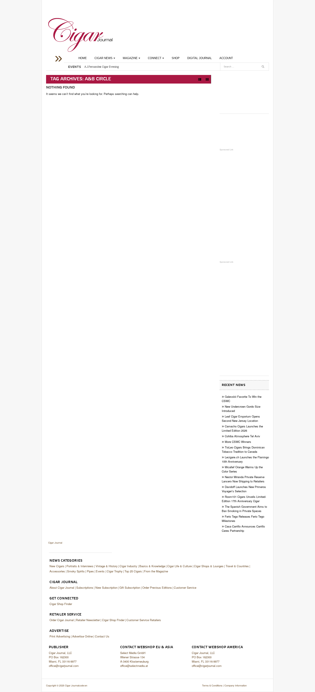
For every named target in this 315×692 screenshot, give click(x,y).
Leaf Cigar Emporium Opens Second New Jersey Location (241, 418)
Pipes (90, 571)
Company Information (235, 685)
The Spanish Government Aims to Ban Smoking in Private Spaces (244, 509)
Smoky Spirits (76, 571)
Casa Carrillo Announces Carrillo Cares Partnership (243, 528)
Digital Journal (199, 58)
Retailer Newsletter (88, 620)
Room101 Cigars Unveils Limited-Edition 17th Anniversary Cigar (244, 499)
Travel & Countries (237, 566)
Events (100, 571)
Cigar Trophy (115, 571)
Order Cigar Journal (62, 620)
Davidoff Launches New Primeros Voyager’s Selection (244, 489)
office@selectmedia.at (134, 666)
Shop (176, 58)
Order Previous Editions (157, 587)
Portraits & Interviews (79, 566)
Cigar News (103, 58)
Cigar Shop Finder (61, 604)
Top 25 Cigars (133, 571)
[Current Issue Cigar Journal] (244, 90)
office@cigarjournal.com (64, 666)
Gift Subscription (129, 587)
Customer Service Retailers (143, 620)
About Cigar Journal (62, 587)
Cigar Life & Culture (179, 566)
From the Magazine (156, 571)
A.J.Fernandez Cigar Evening (101, 67)
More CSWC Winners (238, 442)
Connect (154, 58)
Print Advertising (60, 636)
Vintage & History (107, 566)
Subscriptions (84, 587)
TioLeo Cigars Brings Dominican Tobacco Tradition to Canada (243, 449)
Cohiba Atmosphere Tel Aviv (242, 436)
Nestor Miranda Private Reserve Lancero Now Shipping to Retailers (243, 479)
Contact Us (102, 636)
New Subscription (106, 587)
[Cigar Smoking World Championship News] (244, 131)
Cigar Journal (80, 35)
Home (82, 58)
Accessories (57, 571)
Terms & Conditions (212, 685)
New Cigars (57, 566)
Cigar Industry (128, 566)
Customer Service (185, 587)
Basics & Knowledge (152, 566)
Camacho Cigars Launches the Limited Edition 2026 (242, 428)
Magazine (130, 58)
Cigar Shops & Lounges (209, 566)
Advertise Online (82, 636)
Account (226, 58)
